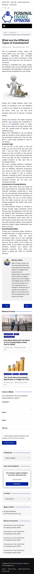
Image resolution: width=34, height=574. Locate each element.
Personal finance (9, 337)
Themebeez (17, 565)
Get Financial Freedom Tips (12, 514)
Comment (6, 402)
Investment (8, 374)
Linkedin (8, 7)
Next (27, 306)
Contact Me (12, 5)
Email (4, 420)
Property (15, 374)
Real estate (23, 374)
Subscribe (17, 484)
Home (4, 569)
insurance (5, 58)
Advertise (5, 5)
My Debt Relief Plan (10, 511)
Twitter (5, 7)
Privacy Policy (12, 569)
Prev (6, 306)
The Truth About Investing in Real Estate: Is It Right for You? (16, 378)
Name (4, 412)
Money (16, 334)
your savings (13, 122)
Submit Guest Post (23, 2)
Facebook (2, 7)
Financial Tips (8, 334)
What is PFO (6, 2)
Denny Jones (7, 47)
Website (4, 428)
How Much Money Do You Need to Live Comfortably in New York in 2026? (17, 342)
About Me (14, 2)
